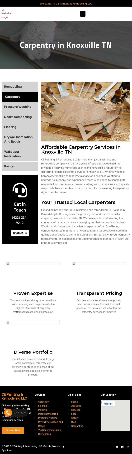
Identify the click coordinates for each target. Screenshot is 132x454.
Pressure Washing (18, 107)
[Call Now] (8, 413)
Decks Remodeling (18, 117)
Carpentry (12, 97)
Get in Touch (20, 206)
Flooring (10, 127)
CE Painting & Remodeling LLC (14, 396)
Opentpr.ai (7, 450)
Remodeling (13, 86)
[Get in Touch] (20, 190)
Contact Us (20, 233)
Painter (9, 166)
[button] (82, 14)
